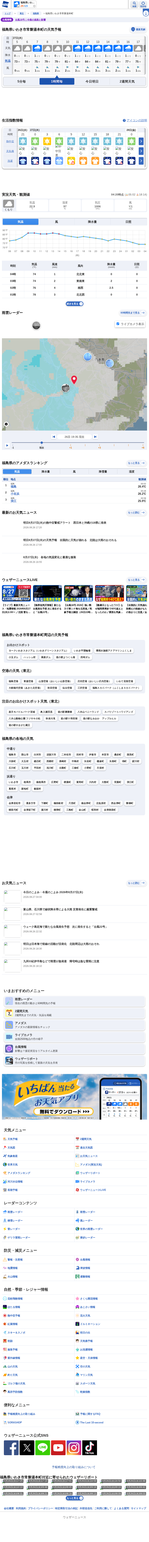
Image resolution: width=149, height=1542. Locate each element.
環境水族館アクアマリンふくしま (114, 650)
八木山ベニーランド (88, 712)
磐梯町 (129, 803)
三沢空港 (82, 688)
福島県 (36, 13)
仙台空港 (67, 688)
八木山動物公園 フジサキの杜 (24, 718)
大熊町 (105, 782)
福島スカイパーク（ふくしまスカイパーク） (116, 688)
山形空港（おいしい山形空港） (55, 681)
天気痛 (10, 151)
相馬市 (27, 782)
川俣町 (12, 761)
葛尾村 (12, 788)
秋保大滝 (50, 718)
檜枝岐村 (58, 803)
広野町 (54, 782)
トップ (7, 13)
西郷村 (50, 761)
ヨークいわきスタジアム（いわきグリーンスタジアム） (38, 650)
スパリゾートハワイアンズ (118, 712)
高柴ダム (46, 657)
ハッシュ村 (30, 657)
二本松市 (66, 754)
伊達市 (92, 754)
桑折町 (117, 754)
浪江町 (130, 782)
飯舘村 (37, 788)
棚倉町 (100, 761)
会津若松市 (15, 803)
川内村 (92, 782)
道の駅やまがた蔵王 (19, 725)
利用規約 (21, 1508)
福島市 (12, 754)
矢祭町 (113, 761)
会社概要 (9, 1508)
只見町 (72, 803)
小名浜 (15, 493)
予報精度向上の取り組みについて (73, 1467)
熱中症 (10, 141)
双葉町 (117, 782)
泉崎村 (62, 761)
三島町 (70, 809)
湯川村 (44, 809)
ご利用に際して (103, 1508)
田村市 (80, 754)
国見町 (130, 754)
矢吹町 (87, 761)
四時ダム (85, 657)
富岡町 (80, 782)
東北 (22, 13)
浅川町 (50, 768)
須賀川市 (51, 754)
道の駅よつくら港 (65, 657)
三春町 (75, 768)
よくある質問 (121, 1508)
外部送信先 (86, 1508)
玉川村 (25, 768)
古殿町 (62, 768)
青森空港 (28, 681)
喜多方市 (31, 803)
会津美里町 (110, 809)
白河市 (37, 754)
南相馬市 (41, 782)
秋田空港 (52, 688)
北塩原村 (101, 803)
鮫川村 (135, 761)
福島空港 (13, 681)
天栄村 (100, 768)
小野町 (87, 768)
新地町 (25, 788)
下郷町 (44, 803)
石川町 (12, 768)
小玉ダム (13, 657)
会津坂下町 (30, 809)
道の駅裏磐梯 (65, 712)
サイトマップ (138, 1508)
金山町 (82, 809)
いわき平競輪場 (82, 650)
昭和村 (95, 809)
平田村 (37, 768)
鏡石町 (37, 761)
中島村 (75, 761)
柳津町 (57, 809)
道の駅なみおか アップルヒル (99, 718)
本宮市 (105, 754)
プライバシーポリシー (40, 1508)
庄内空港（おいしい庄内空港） (94, 681)
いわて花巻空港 (124, 681)
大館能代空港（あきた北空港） (25, 688)
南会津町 (86, 803)
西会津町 (116, 803)
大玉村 (25, 761)
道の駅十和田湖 (69, 718)
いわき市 (13, 782)
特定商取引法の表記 (66, 1508)
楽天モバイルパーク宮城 (22, 712)
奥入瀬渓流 (46, 712)
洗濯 (10, 161)
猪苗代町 (13, 809)
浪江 (13, 500)
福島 (13, 486)
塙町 (124, 761)
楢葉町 (67, 782)
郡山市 (25, 754)
